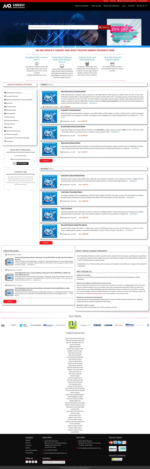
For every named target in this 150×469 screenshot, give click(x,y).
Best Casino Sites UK (75, 371)
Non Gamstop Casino (75, 384)
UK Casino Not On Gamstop (75, 357)
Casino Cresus (75, 409)
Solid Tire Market (66, 208)
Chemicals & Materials (12, 120)
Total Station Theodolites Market (71, 192)
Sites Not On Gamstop (75, 374)
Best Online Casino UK (75, 353)
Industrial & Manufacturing (13, 131)
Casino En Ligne (75, 376)
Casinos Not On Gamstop (75, 363)
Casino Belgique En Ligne (75, 396)
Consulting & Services (111, 6)
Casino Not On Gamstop (75, 365)
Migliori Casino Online (75, 417)
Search (105, 27)
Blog (124, 6)
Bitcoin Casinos (75, 392)
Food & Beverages (10, 110)
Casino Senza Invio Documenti (75, 411)
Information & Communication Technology (17, 137)
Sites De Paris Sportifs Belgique (75, 394)
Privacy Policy (29, 452)
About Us (105, 1)
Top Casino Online (75, 344)
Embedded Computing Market (71, 110)
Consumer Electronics (12, 96)
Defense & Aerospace (12, 134)
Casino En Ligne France (75, 378)
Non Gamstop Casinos (75, 359)
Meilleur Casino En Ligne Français (75, 405)
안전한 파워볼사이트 (75, 401)
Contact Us (113, 1)
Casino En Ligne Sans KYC (75, 426)
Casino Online (75, 432)
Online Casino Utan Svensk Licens (75, 338)
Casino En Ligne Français (75, 419)
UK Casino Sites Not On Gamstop (75, 390)
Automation (9, 127)
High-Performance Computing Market (73, 91)
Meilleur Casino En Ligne (75, 351)
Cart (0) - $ (142, 6)
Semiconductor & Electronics (14, 92)
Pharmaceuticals (10, 113)
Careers (28, 447)
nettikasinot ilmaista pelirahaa (94, 293)
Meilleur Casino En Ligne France (75, 421)
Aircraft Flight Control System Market (73, 126)
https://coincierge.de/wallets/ (110, 101)
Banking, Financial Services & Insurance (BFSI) (19, 99)
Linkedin (33, 462)
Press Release (96, 6)
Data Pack (131, 6)
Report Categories (81, 6)
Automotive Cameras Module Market (73, 175)
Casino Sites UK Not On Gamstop (75, 388)
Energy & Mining (9, 124)
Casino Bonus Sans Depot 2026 (75, 407)
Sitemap (28, 440)
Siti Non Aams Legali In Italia (75, 349)
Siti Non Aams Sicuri (75, 415)
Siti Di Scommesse (75, 423)
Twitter (30, 462)
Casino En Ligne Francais (75, 430)
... (81, 266)
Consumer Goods (11, 106)
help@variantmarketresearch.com (127, 1)
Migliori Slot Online (75, 347)
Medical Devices (10, 117)
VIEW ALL (46, 160)
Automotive (9, 103)
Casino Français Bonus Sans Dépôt (75, 403)
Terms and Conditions (32, 450)
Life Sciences (9, 141)
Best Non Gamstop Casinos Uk (75, 340)
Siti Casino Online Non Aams (75, 398)
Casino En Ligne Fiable (75, 361)
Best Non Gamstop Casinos (75, 367)
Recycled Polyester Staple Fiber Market (74, 225)
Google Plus (36, 462)
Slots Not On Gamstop (75, 355)
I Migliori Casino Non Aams (75, 369)
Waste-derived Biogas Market (70, 143)
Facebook (27, 462)
